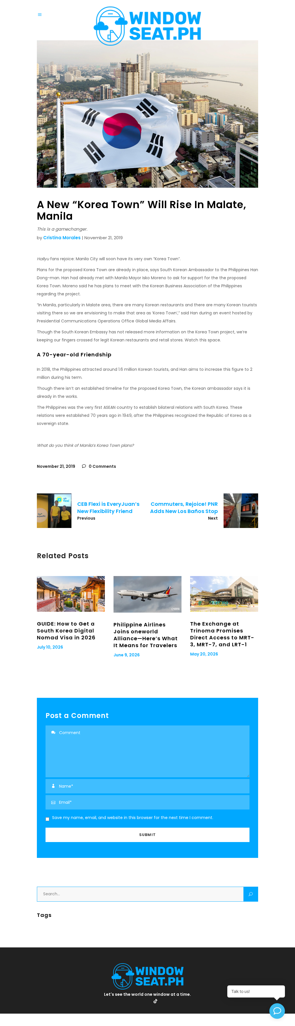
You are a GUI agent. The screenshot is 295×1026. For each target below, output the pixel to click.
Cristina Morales (62, 238)
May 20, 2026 (204, 654)
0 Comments (102, 466)
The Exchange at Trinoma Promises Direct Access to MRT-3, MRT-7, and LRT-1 (222, 634)
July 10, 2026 (50, 647)
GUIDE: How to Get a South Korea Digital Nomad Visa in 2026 (66, 630)
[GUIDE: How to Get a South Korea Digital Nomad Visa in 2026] (71, 594)
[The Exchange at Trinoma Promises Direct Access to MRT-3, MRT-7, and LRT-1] (224, 594)
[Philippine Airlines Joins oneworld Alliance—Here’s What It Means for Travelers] (147, 594)
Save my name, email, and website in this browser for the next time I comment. (132, 818)
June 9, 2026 (127, 655)
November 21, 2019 (56, 466)
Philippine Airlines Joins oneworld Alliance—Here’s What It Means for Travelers (146, 635)
